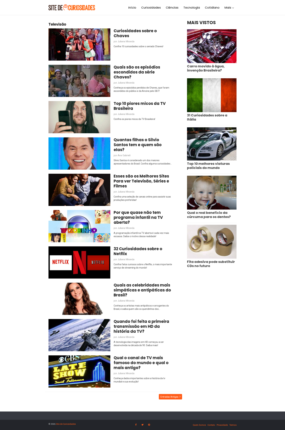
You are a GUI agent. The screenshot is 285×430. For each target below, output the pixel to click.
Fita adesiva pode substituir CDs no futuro (211, 263)
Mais (227, 7)
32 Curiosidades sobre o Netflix (138, 251)
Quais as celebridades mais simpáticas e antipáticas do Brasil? (142, 290)
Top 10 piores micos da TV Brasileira (140, 106)
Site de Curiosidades (66, 424)
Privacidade (222, 425)
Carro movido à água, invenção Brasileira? (206, 68)
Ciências (172, 7)
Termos (233, 425)
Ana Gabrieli (124, 155)
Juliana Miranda (126, 41)
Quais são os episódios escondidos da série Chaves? (137, 72)
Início (132, 7)
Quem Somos (199, 425)
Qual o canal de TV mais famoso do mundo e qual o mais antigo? (141, 362)
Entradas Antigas (169, 396)
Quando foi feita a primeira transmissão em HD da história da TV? (141, 326)
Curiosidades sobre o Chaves (135, 33)
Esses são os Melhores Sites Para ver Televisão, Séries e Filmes (141, 181)
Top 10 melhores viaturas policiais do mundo (208, 165)
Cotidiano (212, 7)
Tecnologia (191, 7)
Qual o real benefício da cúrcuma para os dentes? (209, 214)
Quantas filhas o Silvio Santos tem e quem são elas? (138, 144)
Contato (211, 425)
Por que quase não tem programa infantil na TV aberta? (138, 217)
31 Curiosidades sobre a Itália (207, 117)
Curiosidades (151, 7)
